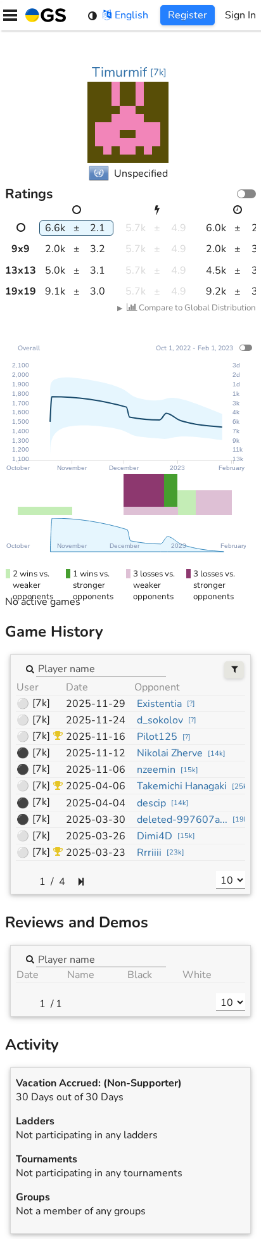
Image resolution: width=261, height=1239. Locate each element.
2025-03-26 (95, 836)
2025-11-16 (95, 737)
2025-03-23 (95, 853)
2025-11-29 (95, 704)
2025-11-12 (95, 753)
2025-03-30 (95, 820)
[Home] (43, 15)
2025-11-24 (95, 720)
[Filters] (234, 669)
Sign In (240, 15)
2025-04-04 (95, 803)
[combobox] (101, 668)
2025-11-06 (95, 770)
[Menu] (10, 15)
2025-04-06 (95, 786)
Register (187, 15)
